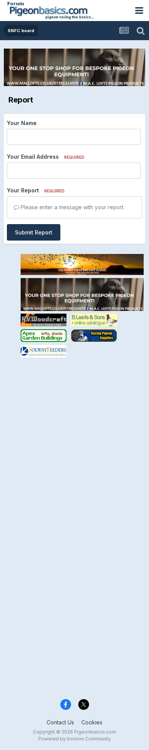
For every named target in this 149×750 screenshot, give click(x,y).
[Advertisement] (74, 433)
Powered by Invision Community (74, 739)
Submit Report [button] (33, 232)
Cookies (91, 722)
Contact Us (60, 722)
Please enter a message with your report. (72, 207)
